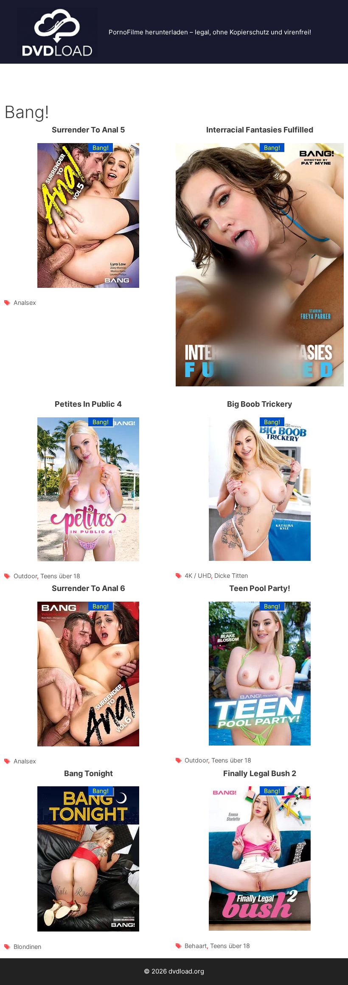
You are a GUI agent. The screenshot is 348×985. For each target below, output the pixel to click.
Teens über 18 (60, 576)
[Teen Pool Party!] (260, 675)
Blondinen (27, 946)
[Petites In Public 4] (88, 491)
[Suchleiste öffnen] (334, 89)
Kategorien (26, 89)
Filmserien (286, 72)
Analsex (25, 302)
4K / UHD (198, 575)
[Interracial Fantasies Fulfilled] (260, 266)
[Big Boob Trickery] (260, 490)
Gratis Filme (149, 72)
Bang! (101, 147)
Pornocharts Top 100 (104, 89)
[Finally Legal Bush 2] (260, 860)
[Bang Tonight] (88, 860)
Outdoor (25, 576)
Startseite (25, 72)
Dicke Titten (231, 575)
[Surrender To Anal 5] (88, 217)
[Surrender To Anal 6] (88, 676)
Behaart (196, 945)
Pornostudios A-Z (213, 72)
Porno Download (85, 72)
